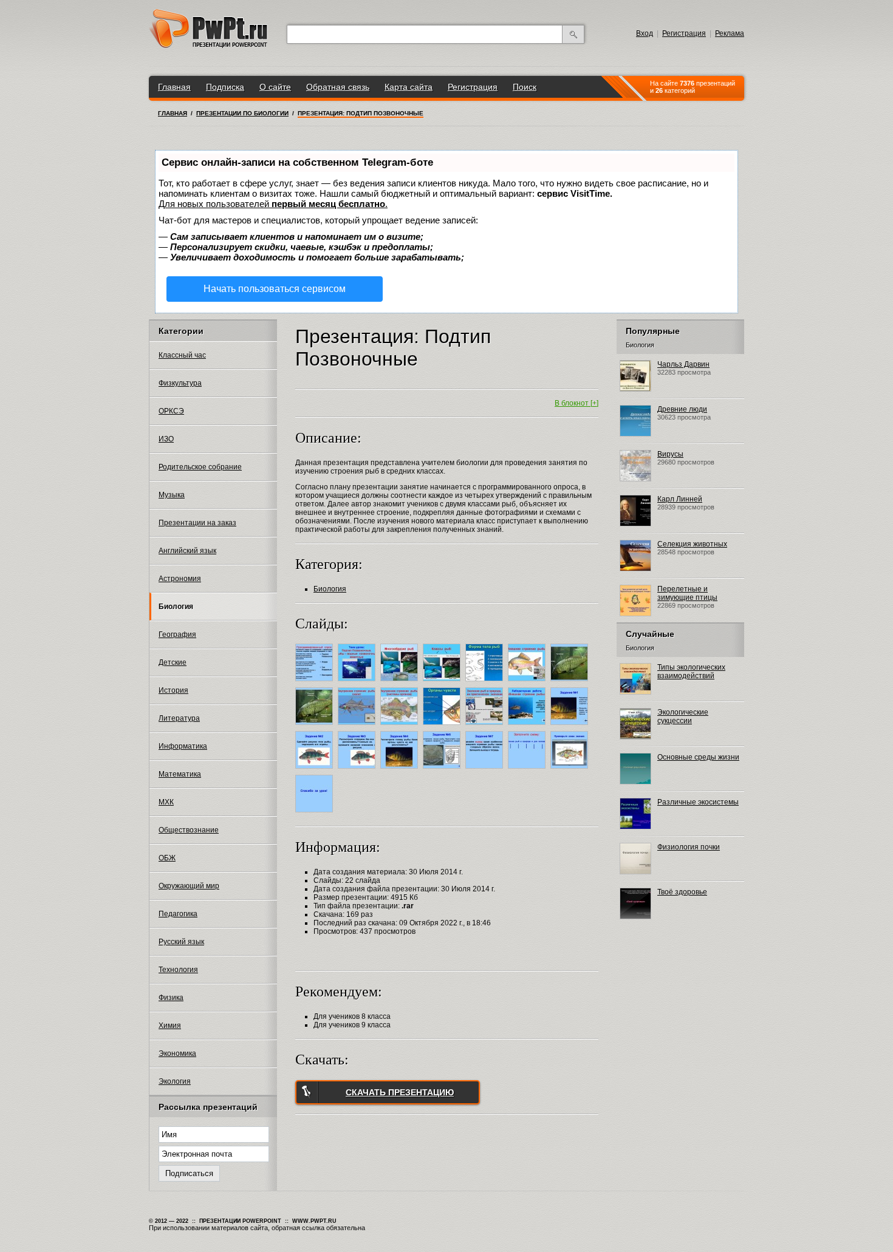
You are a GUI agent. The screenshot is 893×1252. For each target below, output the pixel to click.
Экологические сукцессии (682, 716)
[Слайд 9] (358, 727)
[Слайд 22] (315, 814)
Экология (175, 1081)
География (177, 634)
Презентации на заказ (197, 523)
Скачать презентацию (400, 1092)
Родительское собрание (200, 467)
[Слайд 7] (570, 683)
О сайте (275, 87)
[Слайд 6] (528, 683)
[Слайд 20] (528, 770)
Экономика (177, 1053)
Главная (174, 87)
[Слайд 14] (570, 727)
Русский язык (181, 941)
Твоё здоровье (682, 892)
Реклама (729, 33)
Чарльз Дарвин (683, 364)
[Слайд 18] (443, 770)
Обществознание (189, 830)
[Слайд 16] (358, 770)
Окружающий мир (189, 886)
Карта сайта (409, 87)
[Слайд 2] (358, 683)
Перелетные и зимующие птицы (687, 593)
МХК (166, 802)
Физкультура (180, 383)
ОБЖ (167, 858)
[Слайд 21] (570, 770)
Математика (180, 774)
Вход (644, 33)
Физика (171, 997)
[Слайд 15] (315, 770)
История (173, 690)
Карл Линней (679, 499)
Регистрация (684, 33)
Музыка (172, 495)
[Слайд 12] (485, 727)
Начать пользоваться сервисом (275, 289)
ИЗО (166, 439)
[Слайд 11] (443, 727)
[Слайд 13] (528, 727)
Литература (179, 718)
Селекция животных (692, 544)
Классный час (182, 355)
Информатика (183, 746)
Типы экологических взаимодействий (691, 671)
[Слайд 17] (400, 770)
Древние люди (682, 409)
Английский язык (187, 550)
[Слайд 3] (400, 683)
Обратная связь (337, 87)
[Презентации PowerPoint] (208, 45)
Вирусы (670, 454)
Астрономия (180, 578)
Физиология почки (688, 847)
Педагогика (178, 914)
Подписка (225, 87)
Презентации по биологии (242, 113)
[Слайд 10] (400, 727)
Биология (176, 606)
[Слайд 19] (485, 770)
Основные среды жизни (698, 757)
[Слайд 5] (485, 683)
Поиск (524, 87)
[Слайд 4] (443, 683)
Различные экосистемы (698, 802)
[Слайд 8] (315, 727)
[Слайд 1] (315, 683)
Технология (178, 969)
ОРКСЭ (171, 411)
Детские (172, 662)
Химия (170, 1025)
